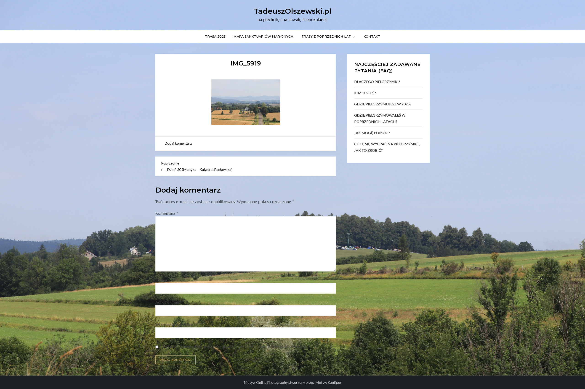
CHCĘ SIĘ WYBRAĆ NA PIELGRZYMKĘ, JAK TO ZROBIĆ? (387, 147)
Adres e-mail (168, 302)
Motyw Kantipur (328, 382)
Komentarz (166, 213)
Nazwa (162, 280)
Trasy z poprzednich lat (326, 36)
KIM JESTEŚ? (365, 93)
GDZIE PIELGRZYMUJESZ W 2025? (382, 104)
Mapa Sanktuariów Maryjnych (263, 36)
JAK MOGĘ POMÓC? (372, 133)
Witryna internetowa (174, 324)
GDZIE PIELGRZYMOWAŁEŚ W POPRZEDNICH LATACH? (379, 118)
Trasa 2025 (215, 36)
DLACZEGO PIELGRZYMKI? (377, 81)
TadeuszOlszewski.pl (292, 11)
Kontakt (372, 36)
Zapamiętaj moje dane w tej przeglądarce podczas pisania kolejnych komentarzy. (234, 346)
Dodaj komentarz (178, 143)
